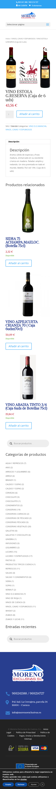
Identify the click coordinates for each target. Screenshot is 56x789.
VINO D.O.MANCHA (37, 126)
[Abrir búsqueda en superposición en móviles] (28, 443)
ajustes (23, 779)
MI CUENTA (22, 5)
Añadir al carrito (29, 114)
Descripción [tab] (13, 141)
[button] (46, 49)
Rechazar (21, 784)
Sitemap (28, 739)
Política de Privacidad (25, 732)
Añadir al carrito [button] (19, 263)
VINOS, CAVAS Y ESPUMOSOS (23, 38)
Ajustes (34, 784)
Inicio (8, 38)
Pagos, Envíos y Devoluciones (32, 735)
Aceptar (8, 784)
